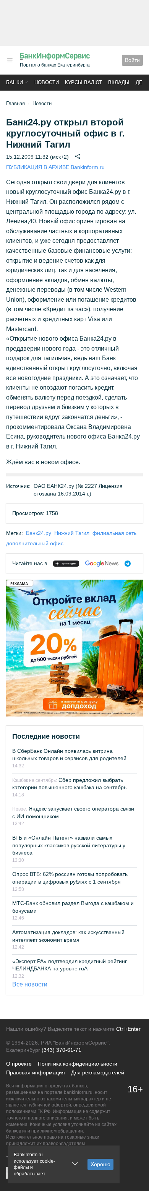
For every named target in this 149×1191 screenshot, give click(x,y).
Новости (46, 82)
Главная (15, 103)
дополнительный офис (34, 543)
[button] (10, 60)
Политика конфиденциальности (77, 1064)
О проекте (19, 1064)
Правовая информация (35, 1072)
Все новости (29, 984)
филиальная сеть (114, 533)
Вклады (119, 82)
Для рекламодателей (97, 1072)
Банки (14, 82)
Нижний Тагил (71, 533)
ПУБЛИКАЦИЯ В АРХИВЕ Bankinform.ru (55, 167)
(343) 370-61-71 (61, 1050)
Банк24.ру (38, 533)
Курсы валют (83, 82)
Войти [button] (132, 60)
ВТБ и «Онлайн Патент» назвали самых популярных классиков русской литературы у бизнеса (68, 845)
